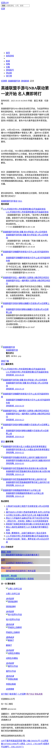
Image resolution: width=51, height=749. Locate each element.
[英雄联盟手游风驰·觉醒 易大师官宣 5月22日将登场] (24, 232)
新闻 (8, 61)
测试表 (9, 73)
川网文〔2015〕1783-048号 (31, 744)
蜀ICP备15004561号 (31, 741)
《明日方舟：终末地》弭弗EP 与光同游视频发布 (27, 521)
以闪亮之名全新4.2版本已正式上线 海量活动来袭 (27, 515)
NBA (20, 201)
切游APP (5, 3)
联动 (15, 201)
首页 (8, 53)
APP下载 (5, 741)
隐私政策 (39, 694)
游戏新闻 (25, 81)
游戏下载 (5, 361)
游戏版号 (10, 70)
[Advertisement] (25, 30)
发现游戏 (10, 56)
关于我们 (5, 694)
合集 (8, 67)
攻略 (8, 64)
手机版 (12, 741)
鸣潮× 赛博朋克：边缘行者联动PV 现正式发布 (26, 533)
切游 (3, 9)
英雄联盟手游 (14, 81)
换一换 (4, 584)
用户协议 (30, 694)
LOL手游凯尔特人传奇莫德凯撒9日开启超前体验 (27, 212)
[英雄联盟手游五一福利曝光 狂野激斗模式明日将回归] (25, 278)
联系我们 (13, 694)
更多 (3, 364)
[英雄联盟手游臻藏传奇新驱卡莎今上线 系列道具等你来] (25, 255)
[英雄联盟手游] (8, 347)
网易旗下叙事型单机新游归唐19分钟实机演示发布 (28, 524)
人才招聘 (22, 694)
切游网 (4, 81)
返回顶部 (19, 741)
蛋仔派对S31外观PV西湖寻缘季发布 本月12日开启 (28, 512)
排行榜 (9, 76)
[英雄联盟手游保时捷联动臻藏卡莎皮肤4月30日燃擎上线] (25, 306)
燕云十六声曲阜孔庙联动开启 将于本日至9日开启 (27, 518)
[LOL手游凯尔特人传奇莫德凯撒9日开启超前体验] (23, 209)
